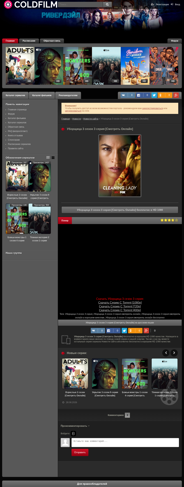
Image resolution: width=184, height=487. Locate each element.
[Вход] (73, 433)
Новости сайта (90, 119)
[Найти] (107, 4)
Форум (174, 41)
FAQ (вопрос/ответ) (17, 131)
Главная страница (17, 109)
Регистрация (162, 4)
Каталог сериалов (15, 95)
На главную (31, 4)
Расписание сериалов (19, 144)
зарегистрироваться (152, 108)
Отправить (80, 452)
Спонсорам (14, 140)
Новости (76, 119)
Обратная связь (51, 41)
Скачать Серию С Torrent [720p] (120, 306)
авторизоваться (73, 111)
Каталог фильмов (41, 95)
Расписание (29, 41)
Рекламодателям (68, 95)
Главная (10, 41)
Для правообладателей (92, 483)
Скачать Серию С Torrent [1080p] (120, 302)
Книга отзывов (15, 135)
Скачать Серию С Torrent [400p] (120, 310)
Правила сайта (15, 148)
